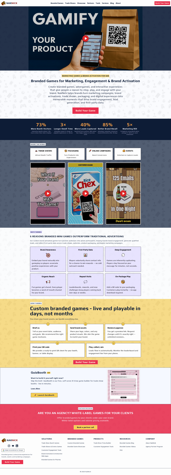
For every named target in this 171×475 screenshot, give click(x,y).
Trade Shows (70, 3)
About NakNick (151, 443)
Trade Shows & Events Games (52, 446)
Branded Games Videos (128, 446)
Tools (98, 3)
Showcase (81, 3)
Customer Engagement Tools (51, 450)
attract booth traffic (43, 155)
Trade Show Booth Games (50, 443)
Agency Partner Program (154, 446)
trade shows (69, 96)
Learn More (35, 389)
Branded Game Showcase (76, 446)
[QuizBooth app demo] (123, 386)
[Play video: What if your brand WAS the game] (48, 193)
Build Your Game (162, 3)
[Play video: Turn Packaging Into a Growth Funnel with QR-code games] (85, 193)
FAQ (121, 450)
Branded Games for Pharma (51, 459)
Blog (112, 3)
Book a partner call (85, 427)
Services (105, 3)
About (118, 3)
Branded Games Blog (127, 443)
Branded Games (57, 3)
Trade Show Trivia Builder (102, 443)
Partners (90, 3)
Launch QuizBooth (46, 395)
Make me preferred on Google (14, 450)
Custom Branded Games (76, 443)
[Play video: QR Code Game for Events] (123, 193)
